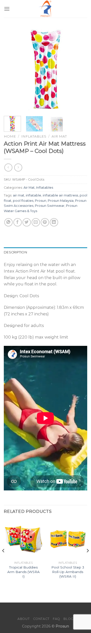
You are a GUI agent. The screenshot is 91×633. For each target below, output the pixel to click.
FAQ (56, 619)
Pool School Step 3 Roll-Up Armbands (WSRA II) (67, 571)
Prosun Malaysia (61, 201)
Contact (41, 619)
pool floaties (23, 201)
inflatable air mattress (60, 195)
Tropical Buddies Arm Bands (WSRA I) (23, 571)
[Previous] (11, 69)
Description (15, 252)
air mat (18, 195)
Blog (68, 619)
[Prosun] (45, 9)
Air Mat (59, 136)
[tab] (45, 252)
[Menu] (7, 9)
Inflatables (33, 136)
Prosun (40, 201)
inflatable (33, 195)
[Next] (79, 69)
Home (10, 136)
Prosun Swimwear (49, 206)
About (23, 619)
